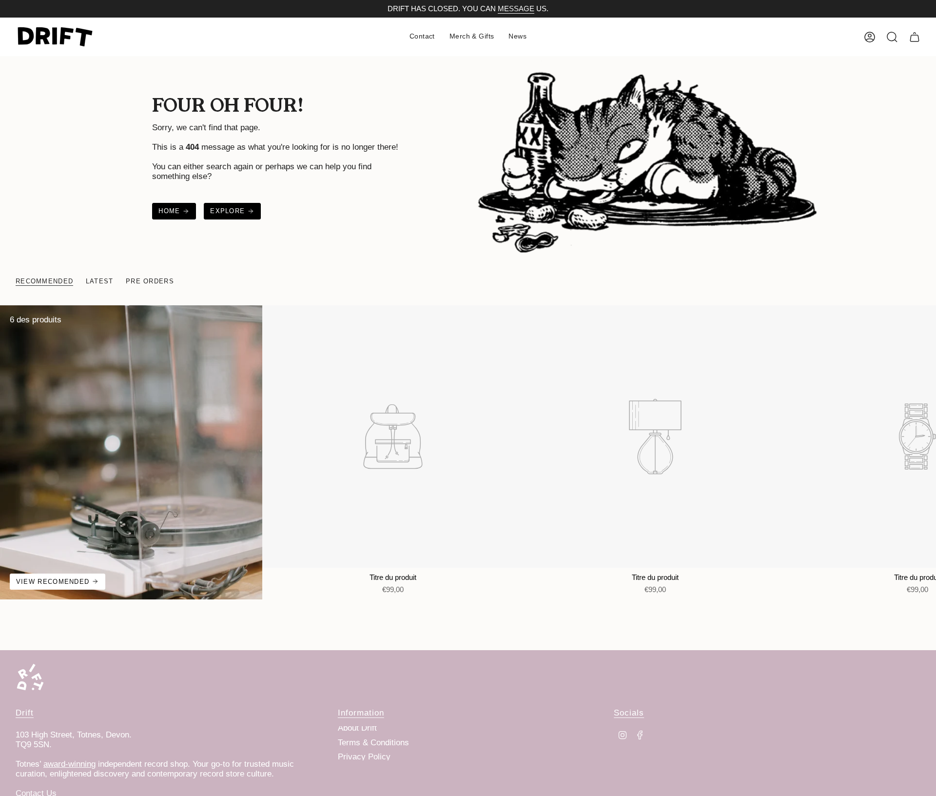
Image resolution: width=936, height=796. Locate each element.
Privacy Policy (364, 756)
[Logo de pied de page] (30, 677)
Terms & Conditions (373, 742)
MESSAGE (516, 9)
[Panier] (914, 37)
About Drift (357, 728)
